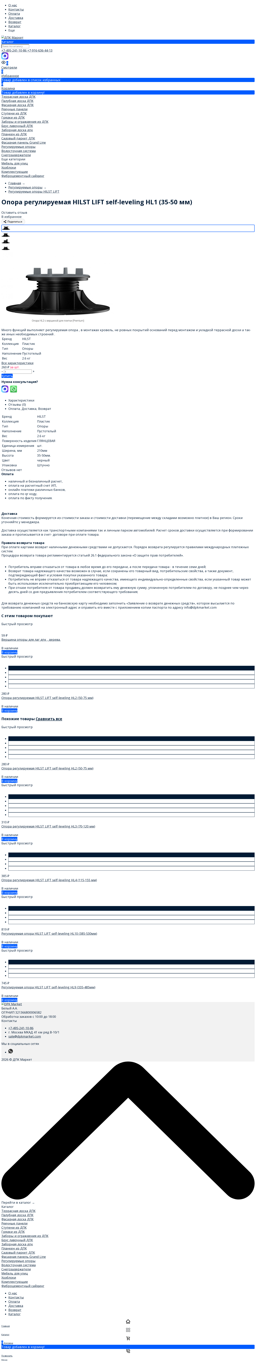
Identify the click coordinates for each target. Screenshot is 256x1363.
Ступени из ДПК (14, 113)
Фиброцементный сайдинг (22, 176)
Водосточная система (18, 151)
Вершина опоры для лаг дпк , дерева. (31, 639)
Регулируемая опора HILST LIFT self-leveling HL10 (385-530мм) (49, 933)
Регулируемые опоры (18, 147)
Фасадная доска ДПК (17, 105)
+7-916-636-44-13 (39, 50)
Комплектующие (14, 172)
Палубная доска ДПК (17, 101)
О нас (12, 5)
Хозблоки (8, 167)
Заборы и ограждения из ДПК (24, 122)
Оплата (14, 13)
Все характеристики (17, 363)
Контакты (16, 9)
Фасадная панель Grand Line (23, 142)
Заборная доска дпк (17, 130)
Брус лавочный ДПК (17, 126)
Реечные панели (14, 109)
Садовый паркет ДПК (18, 138)
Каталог (14, 26)
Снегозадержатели (16, 155)
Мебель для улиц (14, 163)
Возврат (14, 22)
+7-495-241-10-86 (14, 50)
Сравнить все (49, 718)
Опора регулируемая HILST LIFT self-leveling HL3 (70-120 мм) (48, 826)
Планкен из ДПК (14, 134)
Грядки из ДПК (13, 117)
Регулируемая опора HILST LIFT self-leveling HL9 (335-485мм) (48, 987)
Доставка (15, 18)
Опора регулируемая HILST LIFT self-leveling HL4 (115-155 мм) (49, 880)
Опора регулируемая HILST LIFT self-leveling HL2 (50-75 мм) (47, 698)
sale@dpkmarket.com (24, 1036)
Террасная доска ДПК (18, 97)
